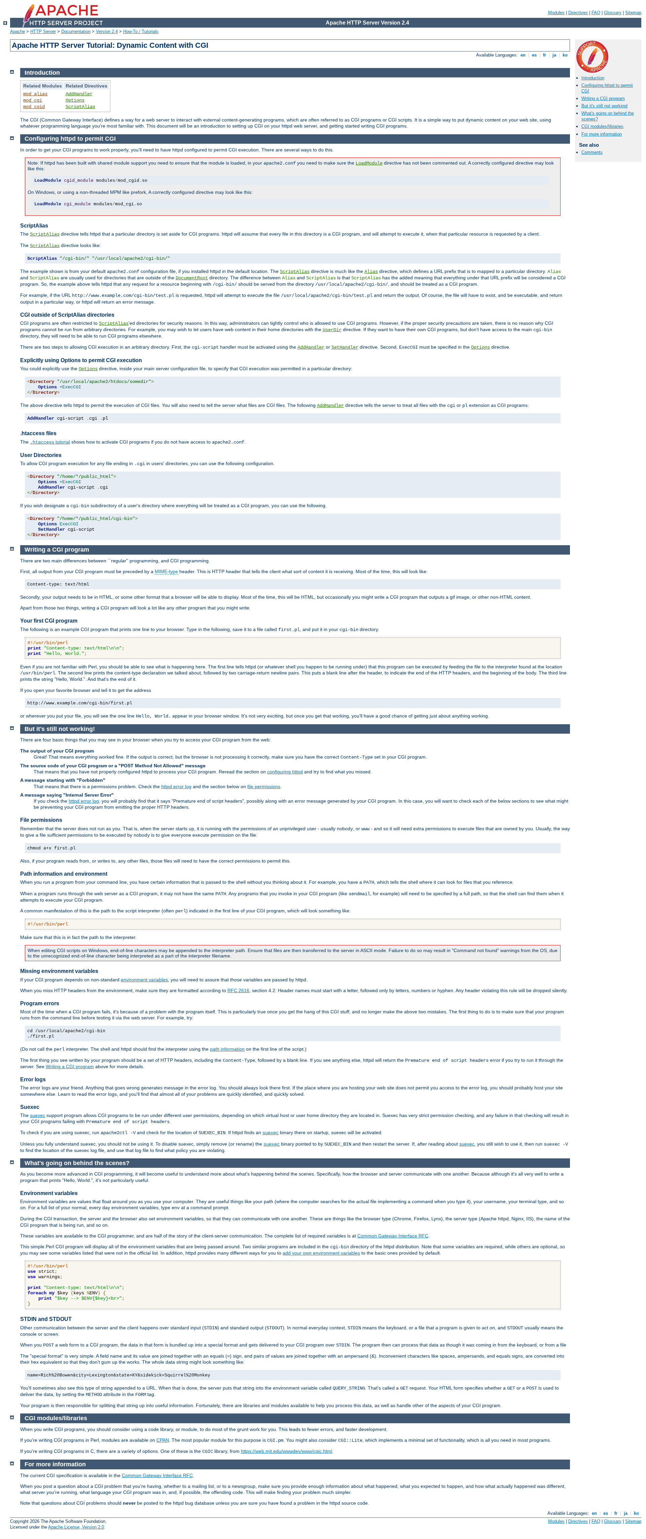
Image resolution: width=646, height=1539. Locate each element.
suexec (37, 1115)
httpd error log (176, 786)
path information (227, 1049)
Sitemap (633, 12)
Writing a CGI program (603, 98)
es (534, 55)
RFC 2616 (238, 990)
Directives (578, 12)
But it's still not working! (604, 105)
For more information (601, 134)
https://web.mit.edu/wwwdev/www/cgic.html (286, 1451)
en (523, 55)
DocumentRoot (192, 278)
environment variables (144, 979)
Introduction (592, 77)
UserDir (332, 330)
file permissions (263, 786)
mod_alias (35, 94)
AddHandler (79, 94)
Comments (592, 152)
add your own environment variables (321, 1253)
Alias (371, 271)
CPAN (162, 1440)
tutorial (50, 442)
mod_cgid (34, 106)
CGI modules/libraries (602, 126)
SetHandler (344, 347)
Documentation (76, 31)
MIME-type (166, 571)
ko (565, 55)
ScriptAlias (80, 106)
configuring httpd (285, 771)
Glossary (612, 12)
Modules (556, 12)
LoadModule (369, 163)
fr (544, 55)
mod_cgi (32, 100)
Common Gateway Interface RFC (392, 1235)
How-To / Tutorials (140, 31)
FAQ (595, 12)
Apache (17, 31)
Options (75, 100)
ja (554, 55)
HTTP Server (43, 31)
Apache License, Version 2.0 (76, 1527)
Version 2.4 (107, 31)
